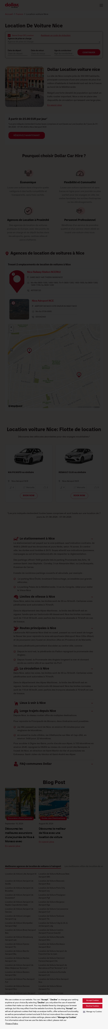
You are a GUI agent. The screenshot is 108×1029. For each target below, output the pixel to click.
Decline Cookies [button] (92, 1006)
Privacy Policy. (11, 1024)
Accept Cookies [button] (92, 1000)
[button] (92, 1011)
